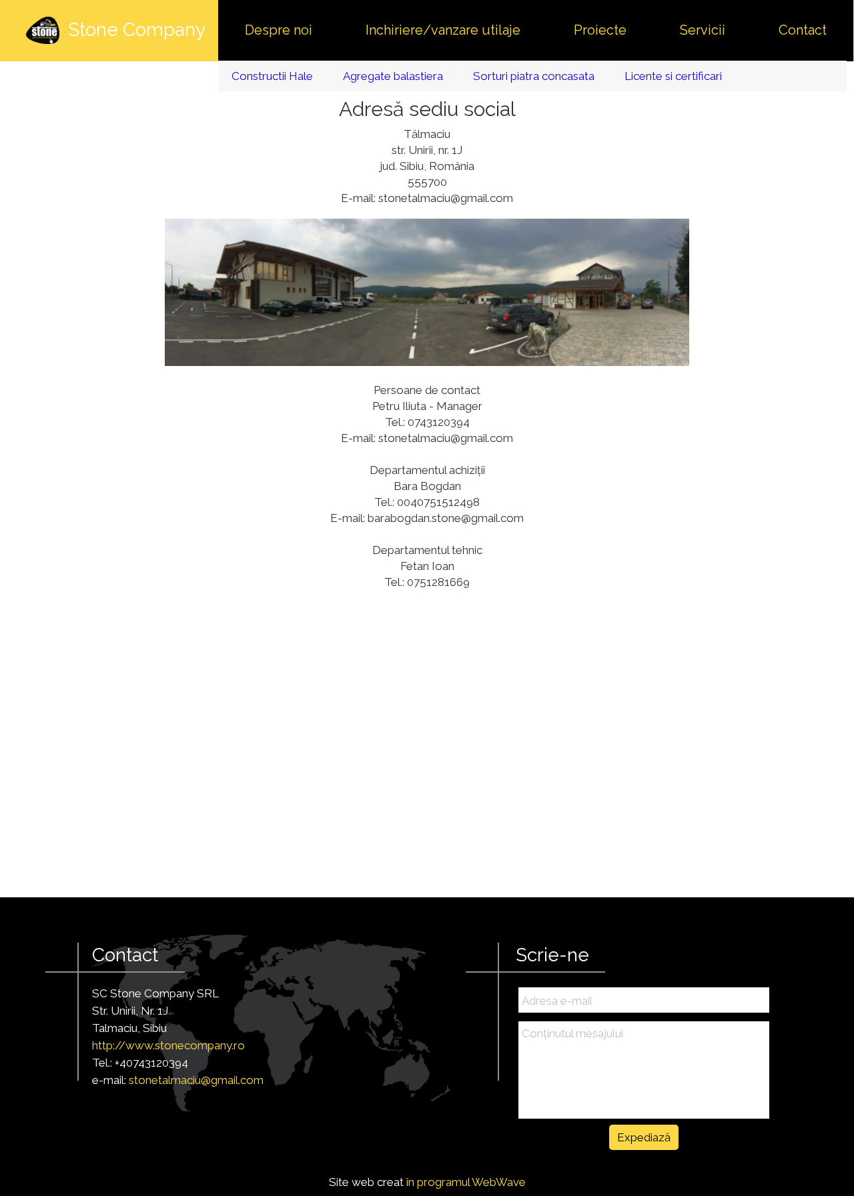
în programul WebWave (466, 1182)
